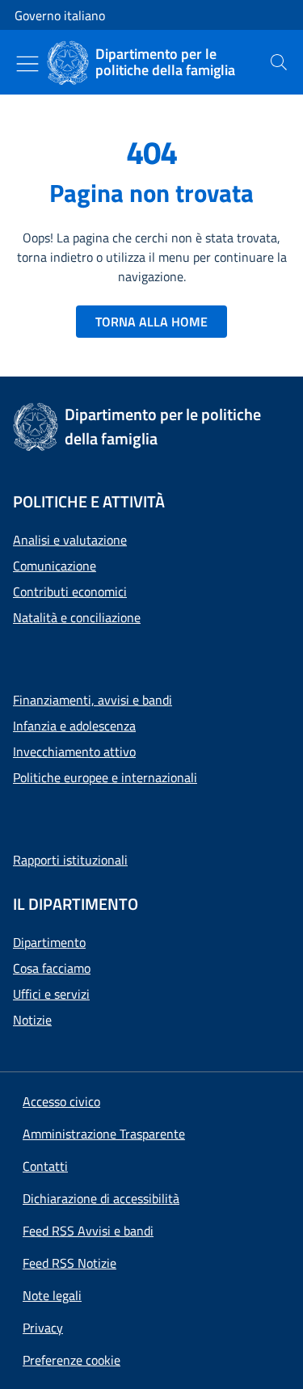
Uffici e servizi (51, 994)
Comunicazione (54, 565)
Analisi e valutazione (70, 539)
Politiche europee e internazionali (105, 777)
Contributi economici (70, 591)
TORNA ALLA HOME (151, 321)
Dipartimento (49, 942)
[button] (71, 1360)
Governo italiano (60, 15)
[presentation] (278, 62)
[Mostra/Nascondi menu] (27, 64)
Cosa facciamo (51, 968)
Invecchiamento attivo (74, 751)
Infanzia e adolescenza (74, 725)
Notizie (32, 1019)
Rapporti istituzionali (70, 859)
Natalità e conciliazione (77, 617)
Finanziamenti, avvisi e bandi (92, 699)
